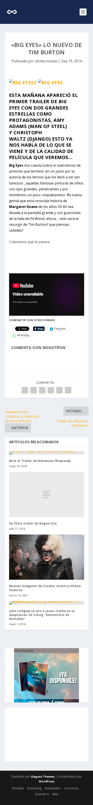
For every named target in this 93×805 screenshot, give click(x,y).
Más (55, 794)
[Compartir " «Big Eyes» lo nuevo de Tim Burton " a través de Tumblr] (42, 390)
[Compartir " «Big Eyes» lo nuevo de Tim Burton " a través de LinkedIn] (59, 390)
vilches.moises (46, 61)
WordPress (47, 781)
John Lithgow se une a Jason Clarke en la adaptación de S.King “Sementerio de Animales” (42, 615)
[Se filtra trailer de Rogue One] (46, 494)
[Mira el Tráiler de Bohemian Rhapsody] (46, 453)
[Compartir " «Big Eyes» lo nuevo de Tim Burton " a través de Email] (68, 390)
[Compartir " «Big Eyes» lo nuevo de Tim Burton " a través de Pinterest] (50, 390)
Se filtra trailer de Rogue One (33, 523)
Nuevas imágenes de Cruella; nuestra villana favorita (45, 588)
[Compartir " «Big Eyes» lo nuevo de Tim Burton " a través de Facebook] (25, 390)
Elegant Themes (43, 776)
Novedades (53, 788)
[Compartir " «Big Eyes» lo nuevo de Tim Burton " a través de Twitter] (33, 390)
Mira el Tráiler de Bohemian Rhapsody (40, 461)
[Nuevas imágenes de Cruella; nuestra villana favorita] (46, 557)
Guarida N (42, 794)
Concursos (71, 788)
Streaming (34, 788)
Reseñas (18, 788)
